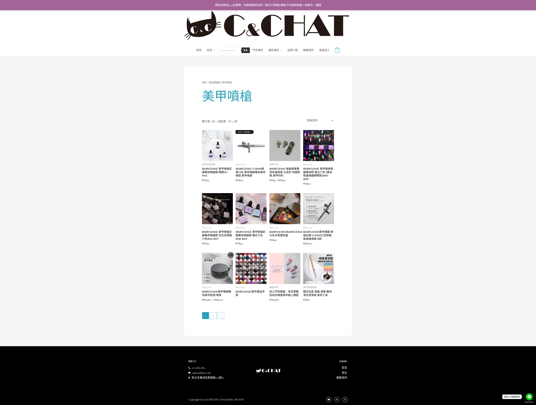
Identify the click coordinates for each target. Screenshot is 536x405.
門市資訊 (258, 50)
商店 (209, 50)
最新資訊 (273, 50)
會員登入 (324, 50)
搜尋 (246, 50)
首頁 (199, 50)
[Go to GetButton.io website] (529, 402)
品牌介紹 (292, 50)
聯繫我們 (308, 50)
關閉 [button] (318, 5)
